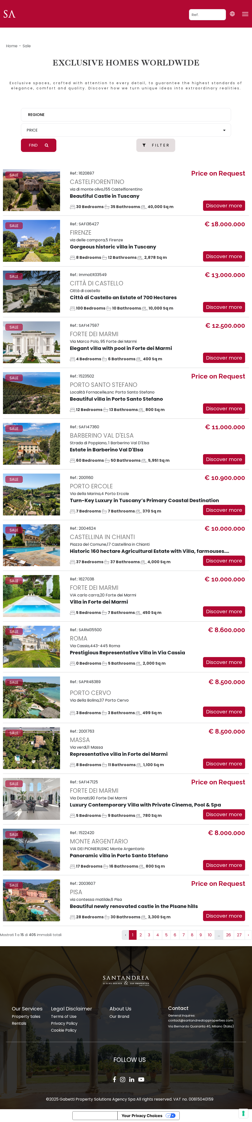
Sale (27, 46)
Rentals (19, 1023)
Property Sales (26, 1016)
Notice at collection (95, 1115)
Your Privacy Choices (142, 1115)
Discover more (224, 205)
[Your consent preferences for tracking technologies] (243, 1113)
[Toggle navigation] (245, 14)
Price (32, 130)
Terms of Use (64, 1016)
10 (210, 935)
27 (239, 935)
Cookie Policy (64, 1030)
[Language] (232, 13)
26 (228, 935)
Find (34, 145)
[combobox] (126, 114)
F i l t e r (160, 145)
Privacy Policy (64, 1023)
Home (11, 46)
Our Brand (119, 1016)
